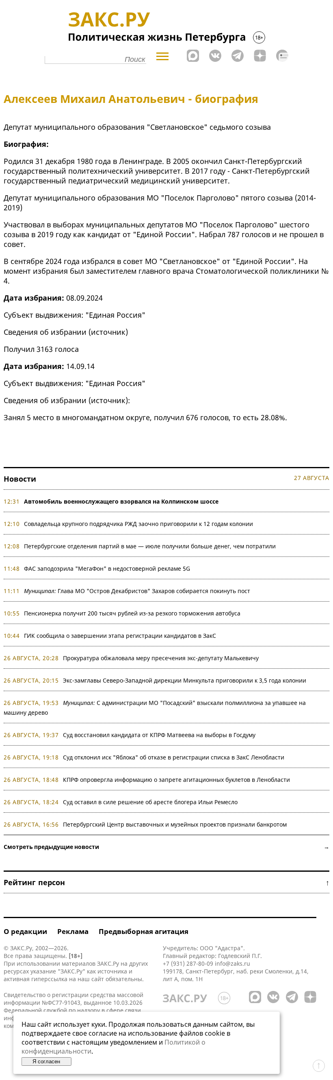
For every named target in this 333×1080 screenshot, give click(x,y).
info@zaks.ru (232, 963)
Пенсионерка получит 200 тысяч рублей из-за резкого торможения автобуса (132, 613)
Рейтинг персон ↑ (166, 882)
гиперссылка (49, 979)
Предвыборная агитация (143, 931)
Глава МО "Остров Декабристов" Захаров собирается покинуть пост (137, 591)
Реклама (73, 931)
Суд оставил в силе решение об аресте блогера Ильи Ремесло (150, 802)
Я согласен (46, 1061)
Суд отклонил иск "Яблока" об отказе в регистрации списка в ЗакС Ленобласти (173, 757)
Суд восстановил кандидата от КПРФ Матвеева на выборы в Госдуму (159, 735)
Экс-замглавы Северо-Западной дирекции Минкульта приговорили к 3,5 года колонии (184, 680)
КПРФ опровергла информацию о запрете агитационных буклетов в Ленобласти (176, 779)
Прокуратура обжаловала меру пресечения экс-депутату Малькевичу (161, 658)
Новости (20, 479)
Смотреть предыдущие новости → (166, 847)
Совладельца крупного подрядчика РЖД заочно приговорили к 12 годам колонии (138, 524)
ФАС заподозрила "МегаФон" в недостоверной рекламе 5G (107, 568)
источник (108, 332)
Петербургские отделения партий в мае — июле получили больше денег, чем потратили (150, 546)
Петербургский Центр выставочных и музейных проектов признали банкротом (175, 824)
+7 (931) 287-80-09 (188, 963)
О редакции (25, 931)
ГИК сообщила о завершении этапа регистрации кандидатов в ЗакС (120, 635)
